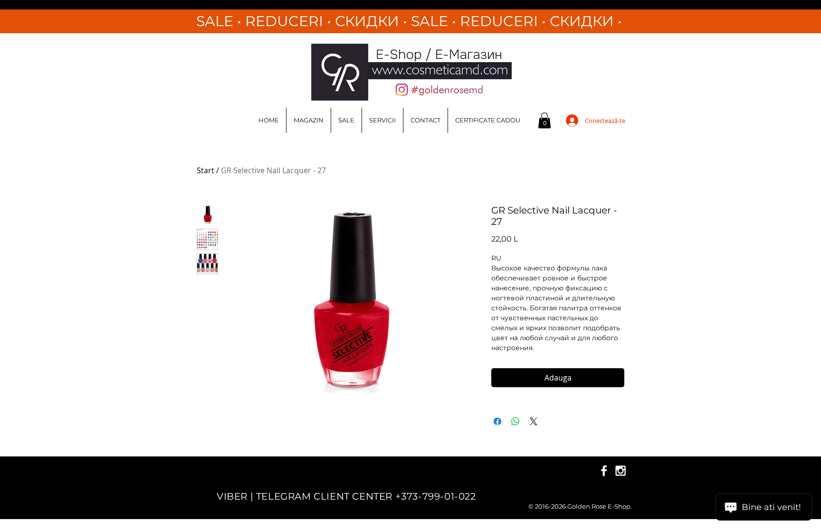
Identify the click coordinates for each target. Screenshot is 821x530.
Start (205, 170)
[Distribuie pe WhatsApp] (515, 421)
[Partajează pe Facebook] (497, 421)
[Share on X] (533, 421)
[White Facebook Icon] (604, 471)
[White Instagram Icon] (620, 471)
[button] (544, 120)
